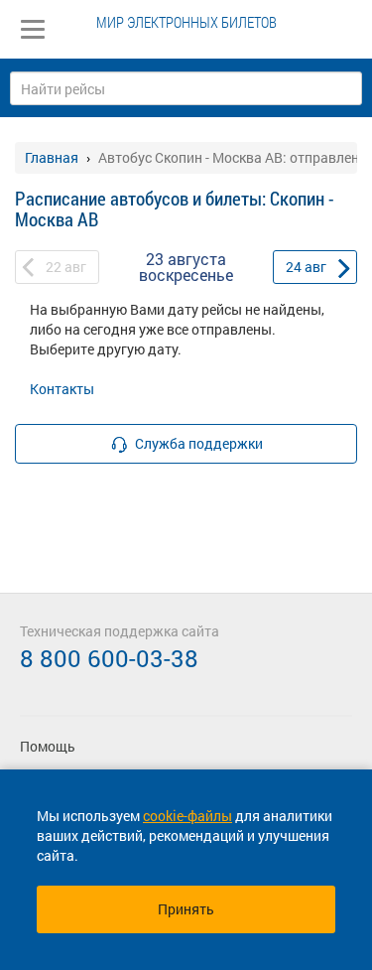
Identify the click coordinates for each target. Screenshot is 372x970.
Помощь (47, 746)
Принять (186, 909)
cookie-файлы (187, 815)
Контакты (62, 388)
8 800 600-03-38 (109, 658)
